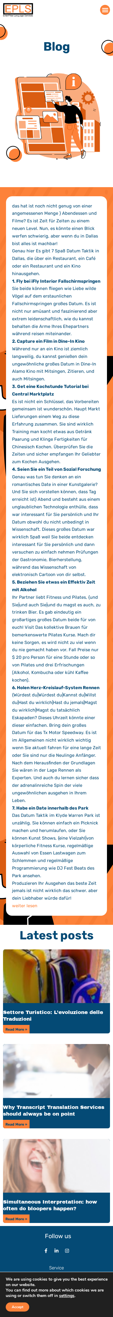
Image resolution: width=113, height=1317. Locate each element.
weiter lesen (24, 905)
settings (66, 1295)
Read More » (16, 1029)
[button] (105, 10)
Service (56, 1268)
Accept (17, 1307)
